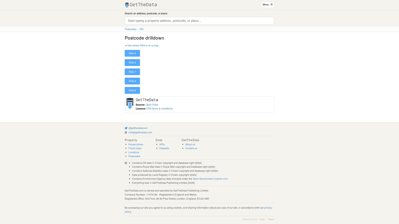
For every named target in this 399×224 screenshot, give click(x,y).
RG (141, 29)
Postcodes (130, 29)
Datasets (164, 148)
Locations (133, 152)
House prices (135, 144)
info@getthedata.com (140, 132)
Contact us (191, 148)
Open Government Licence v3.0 (210, 178)
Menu (268, 4)
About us (190, 144)
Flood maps (135, 148)
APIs (162, 144)
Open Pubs (152, 104)
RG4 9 (132, 90)
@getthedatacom (138, 128)
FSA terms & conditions (160, 108)
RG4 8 (132, 81)
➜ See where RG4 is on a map (142, 45)
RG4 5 (132, 53)
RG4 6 (132, 62)
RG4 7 (132, 72)
